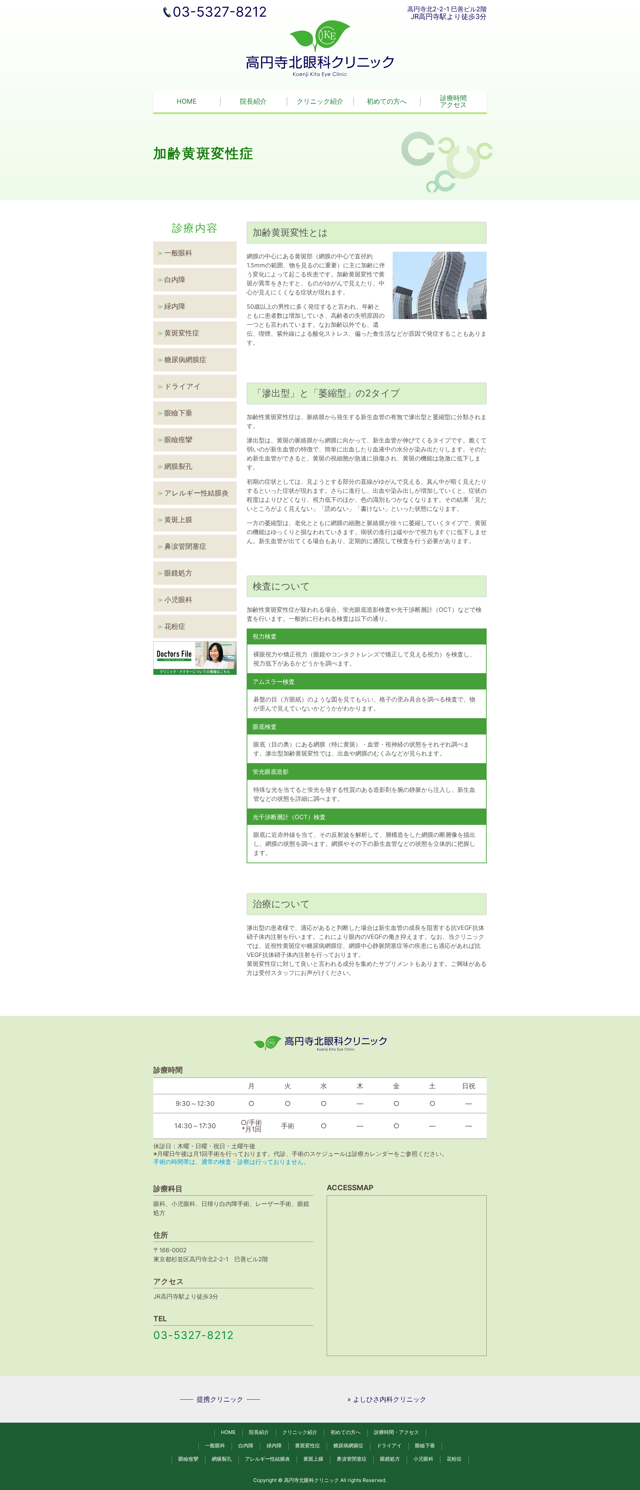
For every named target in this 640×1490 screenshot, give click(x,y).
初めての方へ (387, 101)
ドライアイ (182, 386)
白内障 (174, 279)
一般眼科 (178, 253)
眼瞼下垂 (178, 413)
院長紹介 (253, 101)
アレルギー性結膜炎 (196, 493)
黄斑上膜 (178, 519)
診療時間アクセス (453, 101)
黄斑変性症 (181, 333)
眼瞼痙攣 (178, 439)
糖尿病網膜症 (185, 359)
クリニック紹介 (320, 101)
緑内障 (174, 306)
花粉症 (174, 626)
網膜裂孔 (178, 466)
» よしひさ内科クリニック (386, 1399)
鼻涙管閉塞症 (185, 546)
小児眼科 (178, 599)
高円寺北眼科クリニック (311, 1480)
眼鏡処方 (178, 573)
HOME (187, 101)
